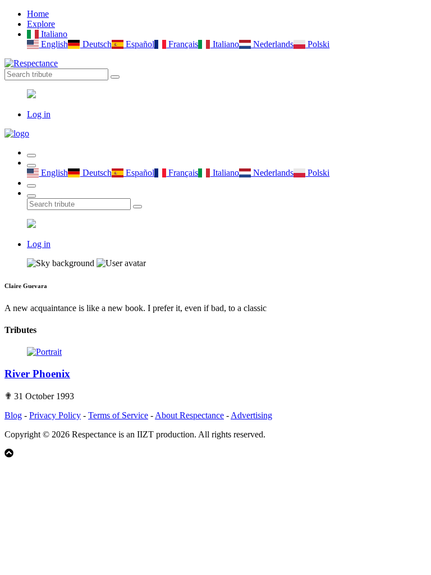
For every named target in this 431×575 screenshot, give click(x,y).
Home (38, 14)
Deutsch (95, 44)
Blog (13, 415)
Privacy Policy (55, 415)
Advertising (251, 415)
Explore (41, 24)
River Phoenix (37, 374)
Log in (39, 114)
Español (138, 44)
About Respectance (189, 415)
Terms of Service (118, 415)
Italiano (53, 34)
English (53, 44)
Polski (317, 44)
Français (182, 44)
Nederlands (272, 44)
